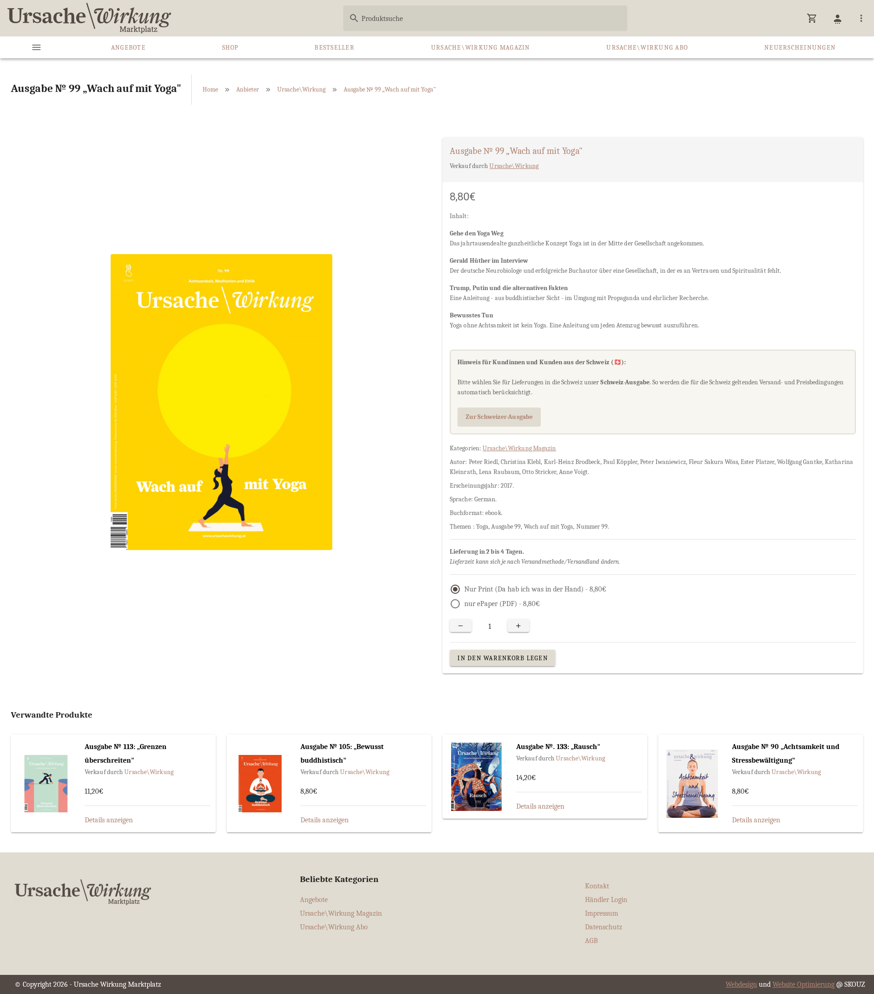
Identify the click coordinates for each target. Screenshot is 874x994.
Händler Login (606, 900)
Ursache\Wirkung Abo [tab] (647, 47)
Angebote (314, 900)
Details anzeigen (109, 820)
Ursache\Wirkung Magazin (519, 448)
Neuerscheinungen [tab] (800, 47)
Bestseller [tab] (335, 47)
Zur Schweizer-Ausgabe (499, 417)
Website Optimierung (803, 984)
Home (210, 89)
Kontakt (597, 886)
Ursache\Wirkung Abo (334, 927)
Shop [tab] (230, 47)
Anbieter (247, 89)
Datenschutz (603, 927)
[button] (812, 18)
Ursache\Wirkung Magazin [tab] (480, 47)
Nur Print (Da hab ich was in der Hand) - (535, 589)
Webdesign (741, 984)
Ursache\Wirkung (301, 89)
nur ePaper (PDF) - (502, 604)
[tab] (36, 47)
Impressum (601, 913)
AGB (591, 941)
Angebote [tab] (128, 47)
